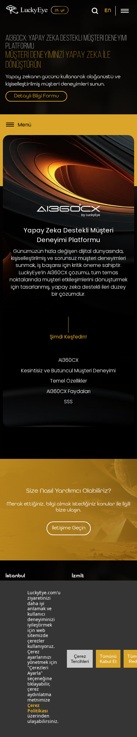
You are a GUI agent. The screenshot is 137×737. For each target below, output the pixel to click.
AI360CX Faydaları (68, 391)
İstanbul (15, 576)
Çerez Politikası (37, 708)
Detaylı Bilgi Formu (36, 96)
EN (108, 10)
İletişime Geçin (68, 528)
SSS (68, 401)
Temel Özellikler (68, 380)
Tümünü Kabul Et (108, 659)
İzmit (78, 576)
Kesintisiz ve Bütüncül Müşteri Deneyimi (68, 370)
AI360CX (68, 360)
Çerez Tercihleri (80, 659)
